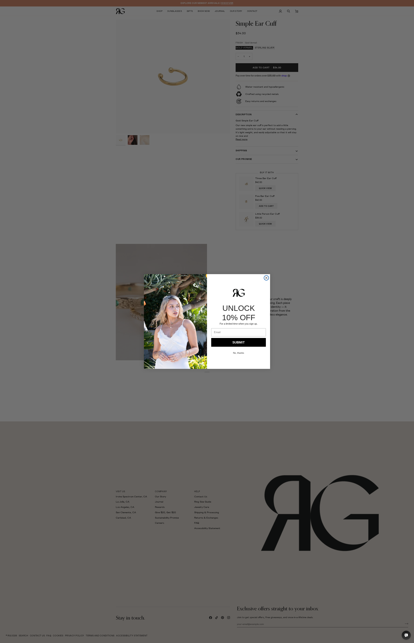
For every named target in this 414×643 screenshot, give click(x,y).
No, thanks (238, 353)
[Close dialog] (266, 277)
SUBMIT (238, 342)
